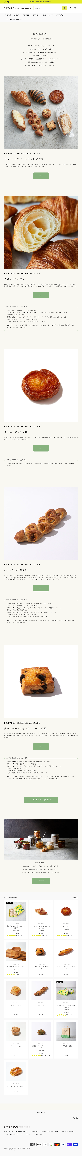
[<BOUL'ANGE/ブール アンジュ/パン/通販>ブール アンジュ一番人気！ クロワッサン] (41, 911)
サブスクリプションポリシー (13, 1134)
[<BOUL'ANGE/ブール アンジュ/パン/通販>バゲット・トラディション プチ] (66, 952)
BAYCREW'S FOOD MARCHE (22, 1148)
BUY (41, 176)
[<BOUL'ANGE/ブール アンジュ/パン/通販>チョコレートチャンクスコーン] (41, 952)
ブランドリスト (39, 1134)
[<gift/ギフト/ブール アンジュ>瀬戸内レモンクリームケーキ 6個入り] (16, 911)
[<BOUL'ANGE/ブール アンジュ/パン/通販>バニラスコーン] (16, 990)
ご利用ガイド (34, 1132)
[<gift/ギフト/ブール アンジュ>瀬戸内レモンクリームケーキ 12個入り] (66, 990)
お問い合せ (28, 1134)
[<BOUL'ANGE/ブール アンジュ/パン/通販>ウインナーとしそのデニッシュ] (16, 1071)
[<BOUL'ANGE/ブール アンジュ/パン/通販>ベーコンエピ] (41, 990)
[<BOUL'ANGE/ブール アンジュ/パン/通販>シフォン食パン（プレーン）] (16, 952)
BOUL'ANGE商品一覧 (10, 897)
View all (75, 897)
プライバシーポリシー (67, 1132)
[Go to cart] (75, 8)
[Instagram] (5, 2)
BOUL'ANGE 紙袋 (66, 1044)
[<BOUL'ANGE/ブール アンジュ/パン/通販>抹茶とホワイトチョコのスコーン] (41, 1031)
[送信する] (64, 8)
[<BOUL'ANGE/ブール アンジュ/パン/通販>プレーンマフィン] (16, 1031)
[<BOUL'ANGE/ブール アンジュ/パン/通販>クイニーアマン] (66, 911)
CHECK (41, 881)
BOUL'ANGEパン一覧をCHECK (41, 800)
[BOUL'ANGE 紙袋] (66, 1031)
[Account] (70, 8)
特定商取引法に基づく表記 (49, 1132)
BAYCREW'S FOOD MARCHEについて (16, 1132)
